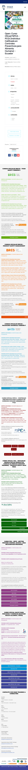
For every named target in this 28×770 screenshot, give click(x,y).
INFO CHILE (21, 446)
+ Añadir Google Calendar (14, 131)
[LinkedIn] (15, 155)
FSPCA (13, 118)
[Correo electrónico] (18, 155)
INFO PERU (14, 446)
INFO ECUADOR (7, 446)
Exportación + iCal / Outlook (14, 135)
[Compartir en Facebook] (9, 155)
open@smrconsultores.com (7, 743)
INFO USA (14, 449)
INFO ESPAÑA (8, 454)
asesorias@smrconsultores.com (7, 752)
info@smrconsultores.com (6, 739)
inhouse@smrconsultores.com (7, 748)
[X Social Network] (12, 155)
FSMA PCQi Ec (13, 144)
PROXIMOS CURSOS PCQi (18, 454)
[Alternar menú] (25, 7)
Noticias (25, 1)
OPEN (13, 119)
